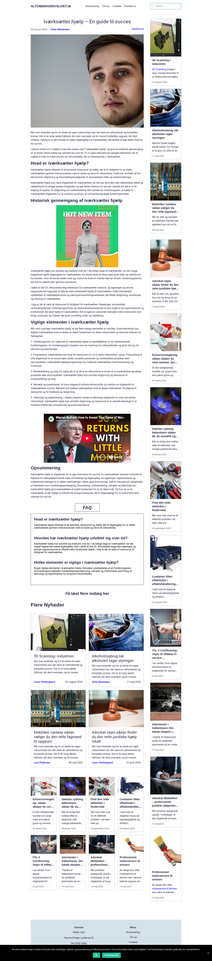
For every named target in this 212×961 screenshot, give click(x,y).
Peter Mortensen (60, 29)
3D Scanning (159, 69)
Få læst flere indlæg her (87, 593)
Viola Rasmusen (101, 681)
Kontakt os (130, 6)
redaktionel (138, 28)
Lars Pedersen (42, 762)
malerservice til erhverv (164, 888)
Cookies (117, 6)
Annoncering (92, 6)
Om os (105, 6)
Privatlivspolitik (111, 955)
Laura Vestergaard (44, 681)
